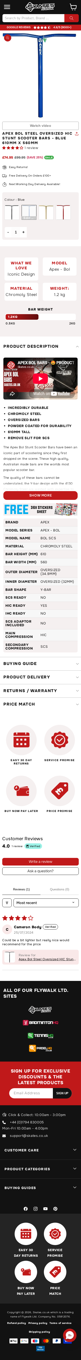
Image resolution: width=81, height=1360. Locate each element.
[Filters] (7, 902)
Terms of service (60, 1323)
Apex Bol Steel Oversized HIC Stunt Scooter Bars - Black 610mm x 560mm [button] (47, 959)
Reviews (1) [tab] (21, 889)
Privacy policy (37, 1323)
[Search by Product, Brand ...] (71, 18)
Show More (40, 495)
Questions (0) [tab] (59, 889)
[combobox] (40, 18)
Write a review (40, 861)
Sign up (62, 1093)
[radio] (11, 212)
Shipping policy (39, 1331)
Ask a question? (40, 871)
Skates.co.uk (41, 1312)
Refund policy (16, 1323)
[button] (7, 7)
